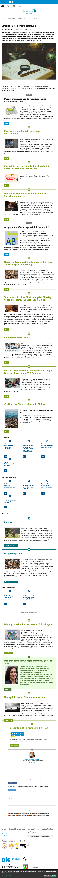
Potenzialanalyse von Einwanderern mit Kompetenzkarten (25, 100)
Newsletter (5, 834)
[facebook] (30, 832)
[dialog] (29, 873)
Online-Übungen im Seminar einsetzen (9, 597)
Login (11, 5)
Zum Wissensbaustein (11, 545)
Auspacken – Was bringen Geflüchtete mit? (26, 227)
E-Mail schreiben (32, 762)
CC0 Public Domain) (37, 82)
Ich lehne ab (47, 875)
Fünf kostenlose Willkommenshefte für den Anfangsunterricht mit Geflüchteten (28, 448)
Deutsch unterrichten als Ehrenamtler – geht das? (29, 597)
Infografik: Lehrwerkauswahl (9, 486)
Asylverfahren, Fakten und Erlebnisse (8, 447)
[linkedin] (35, 832)
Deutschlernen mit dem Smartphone (47, 446)
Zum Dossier (8, 653)
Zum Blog (7, 689)
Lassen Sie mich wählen (6, 875)
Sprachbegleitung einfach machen (15, 18)
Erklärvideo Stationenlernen (46, 486)
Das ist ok (54, 875)
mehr (6, 456)
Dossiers (4, 18)
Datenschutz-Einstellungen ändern (40, 836)
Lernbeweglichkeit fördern (10, 501)
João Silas (25, 82)
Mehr (6, 123)
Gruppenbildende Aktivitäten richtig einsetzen (28, 486)
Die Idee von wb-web (7, 832)
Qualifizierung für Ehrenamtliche (9, 464)
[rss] (28, 832)
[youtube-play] (33, 832)
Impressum (5, 835)
